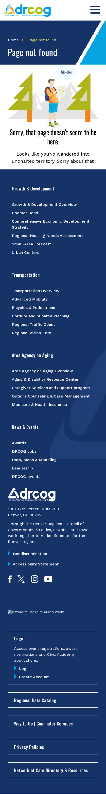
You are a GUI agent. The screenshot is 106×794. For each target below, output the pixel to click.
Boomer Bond (25, 212)
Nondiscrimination (30, 553)
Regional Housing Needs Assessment (47, 235)
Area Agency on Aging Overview (42, 371)
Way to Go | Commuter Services (43, 723)
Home (13, 40)
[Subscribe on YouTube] (48, 581)
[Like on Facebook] (10, 581)
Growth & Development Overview (44, 204)
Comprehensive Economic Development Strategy (50, 224)
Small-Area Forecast (31, 244)
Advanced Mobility (30, 299)
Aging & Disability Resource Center (45, 379)
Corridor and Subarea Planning (41, 316)
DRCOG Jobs (24, 451)
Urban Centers (25, 252)
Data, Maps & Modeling (34, 459)
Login (24, 668)
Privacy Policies (29, 746)
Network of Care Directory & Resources (51, 770)
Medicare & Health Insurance (39, 404)
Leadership (22, 468)
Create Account (34, 677)
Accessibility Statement (36, 564)
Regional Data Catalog (35, 700)
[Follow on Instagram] (34, 581)
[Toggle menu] (95, 10)
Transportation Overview (35, 290)
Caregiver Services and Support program (51, 387)
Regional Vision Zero (31, 332)
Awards (19, 443)
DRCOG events (26, 476)
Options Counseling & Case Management (51, 396)
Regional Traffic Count (33, 324)
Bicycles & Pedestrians (33, 307)
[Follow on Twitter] (21, 581)
